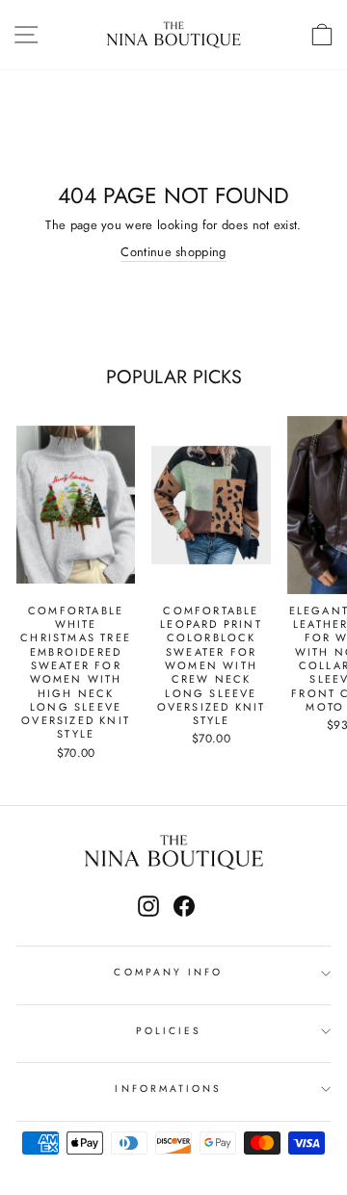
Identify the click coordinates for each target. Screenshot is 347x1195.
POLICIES (169, 1031)
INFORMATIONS (168, 1088)
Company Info (168, 972)
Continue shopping (173, 252)
